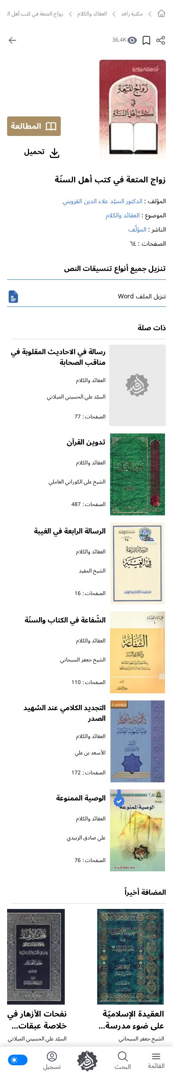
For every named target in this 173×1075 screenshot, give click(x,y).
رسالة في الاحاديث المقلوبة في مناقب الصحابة (58, 357)
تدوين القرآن (86, 442)
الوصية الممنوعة (81, 798)
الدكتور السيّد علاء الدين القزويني (102, 201)
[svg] (161, 13)
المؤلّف (137, 229)
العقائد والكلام (92, 14)
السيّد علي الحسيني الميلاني (76, 396)
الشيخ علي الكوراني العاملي (77, 481)
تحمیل (34, 151)
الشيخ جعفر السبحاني (83, 659)
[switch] (18, 1060)
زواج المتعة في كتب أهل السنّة (110, 179)
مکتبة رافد (132, 14)
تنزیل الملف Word (142, 296)
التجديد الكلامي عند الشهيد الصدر (65, 713)
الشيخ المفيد (92, 570)
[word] (13, 296)
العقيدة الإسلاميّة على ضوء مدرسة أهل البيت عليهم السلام (133, 1031)
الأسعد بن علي (90, 752)
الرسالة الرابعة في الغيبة (70, 531)
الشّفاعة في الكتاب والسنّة (65, 620)
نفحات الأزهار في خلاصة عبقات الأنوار (37, 1025)
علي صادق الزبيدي (86, 837)
